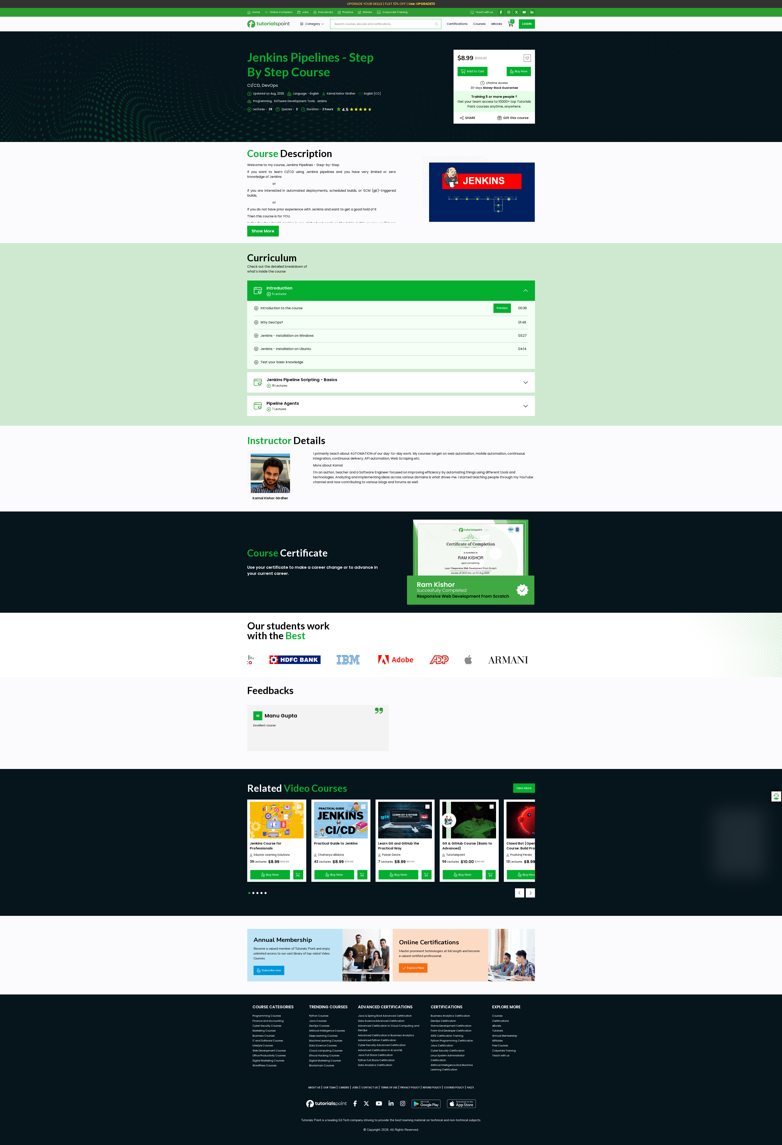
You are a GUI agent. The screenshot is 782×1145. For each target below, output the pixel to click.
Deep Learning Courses (323, 1035)
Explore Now (415, 968)
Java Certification (442, 1045)
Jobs (305, 12)
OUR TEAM (329, 1087)
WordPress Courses (265, 1065)
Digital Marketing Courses (268, 1060)
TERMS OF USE (389, 1087)
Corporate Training (394, 12)
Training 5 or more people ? (494, 96)
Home (256, 12)
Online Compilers (281, 12)
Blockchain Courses (321, 1065)
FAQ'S (470, 1087)
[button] (249, 893)
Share (470, 117)
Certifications (457, 24)
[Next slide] (530, 893)
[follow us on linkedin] (391, 1104)
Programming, (262, 101)
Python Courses (318, 1015)
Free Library (325, 12)
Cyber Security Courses (267, 1025)
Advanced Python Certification (377, 1040)
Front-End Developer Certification (451, 1030)
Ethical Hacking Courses (324, 1055)
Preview (502, 308)
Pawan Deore (391, 855)
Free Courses (500, 1045)
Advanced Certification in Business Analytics (386, 1035)
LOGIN (527, 24)
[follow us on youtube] (379, 1104)
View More (524, 788)
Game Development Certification (451, 1025)
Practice (348, 12)
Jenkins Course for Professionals (265, 846)
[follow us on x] (366, 1104)
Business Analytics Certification (450, 1015)
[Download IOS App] (461, 1104)
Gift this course (515, 117)
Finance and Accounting (268, 1021)
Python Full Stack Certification (376, 1060)
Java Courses (318, 1021)
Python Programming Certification (452, 1040)
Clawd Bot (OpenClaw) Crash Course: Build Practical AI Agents (531, 848)
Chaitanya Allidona (331, 855)
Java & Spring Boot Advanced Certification (385, 1015)
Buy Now (521, 71)
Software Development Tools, (294, 101)
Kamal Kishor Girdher (341, 94)
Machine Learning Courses (325, 1040)
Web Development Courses (269, 1050)
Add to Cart (475, 71)
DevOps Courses (319, 1025)
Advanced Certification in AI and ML (380, 1050)
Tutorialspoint (455, 855)
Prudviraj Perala (521, 855)
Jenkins (322, 101)
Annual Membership (504, 1035)
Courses (479, 24)
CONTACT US (369, 1087)
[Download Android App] (426, 1104)
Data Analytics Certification (375, 1065)
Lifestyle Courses (263, 1045)
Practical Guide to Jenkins (336, 843)
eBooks (496, 24)
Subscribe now (271, 970)
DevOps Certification (443, 1021)
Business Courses (264, 1035)
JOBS (355, 1087)
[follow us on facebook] (355, 1104)
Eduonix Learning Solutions (272, 855)
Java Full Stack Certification (375, 1055)
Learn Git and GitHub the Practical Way (398, 846)
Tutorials (497, 1030)
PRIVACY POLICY (410, 1087)
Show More (263, 231)
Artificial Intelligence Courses (327, 1030)
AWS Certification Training (447, 1035)
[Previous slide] (519, 893)
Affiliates (497, 1040)
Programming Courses (267, 1015)
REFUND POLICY (432, 1087)
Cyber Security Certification (448, 1050)
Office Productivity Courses (269, 1055)
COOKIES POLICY (454, 1087)
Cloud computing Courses (326, 1050)
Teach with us (484, 12)
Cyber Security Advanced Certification (382, 1045)
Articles (367, 12)
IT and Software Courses (268, 1040)
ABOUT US (314, 1087)
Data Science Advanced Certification (381, 1021)
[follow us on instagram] (402, 1104)
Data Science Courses (323, 1045)
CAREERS (344, 1087)
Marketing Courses (264, 1030)
